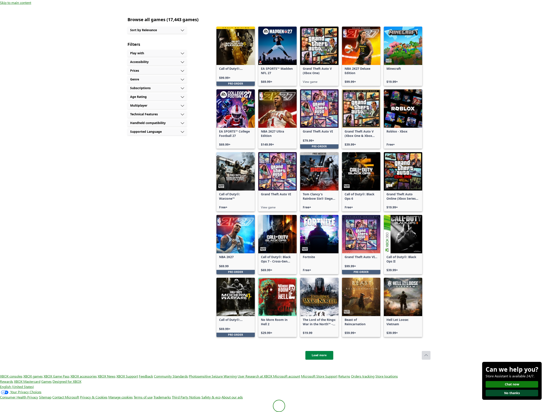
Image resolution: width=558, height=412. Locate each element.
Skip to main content (15, 2)
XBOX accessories (83, 376)
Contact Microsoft (65, 397)
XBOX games (33, 376)
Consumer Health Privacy (19, 397)
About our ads (232, 397)
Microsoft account (286, 376)
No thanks (512, 393)
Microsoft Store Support (319, 376)
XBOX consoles (11, 376)
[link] (235, 56)
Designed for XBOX (67, 381)
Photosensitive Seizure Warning (213, 376)
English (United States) (17, 386)
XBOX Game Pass (57, 376)
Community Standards (171, 376)
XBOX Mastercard (27, 381)
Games (46, 381)
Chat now (512, 384)
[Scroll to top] (426, 355)
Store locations (386, 376)
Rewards (6, 381)
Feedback (146, 376)
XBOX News (107, 376)
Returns (344, 376)
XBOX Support (127, 376)
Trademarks (162, 397)
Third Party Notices (186, 397)
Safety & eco (211, 397)
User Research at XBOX (255, 376)
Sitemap (45, 397)
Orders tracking (362, 376)
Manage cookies (120, 397)
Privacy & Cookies (93, 397)
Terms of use (143, 397)
